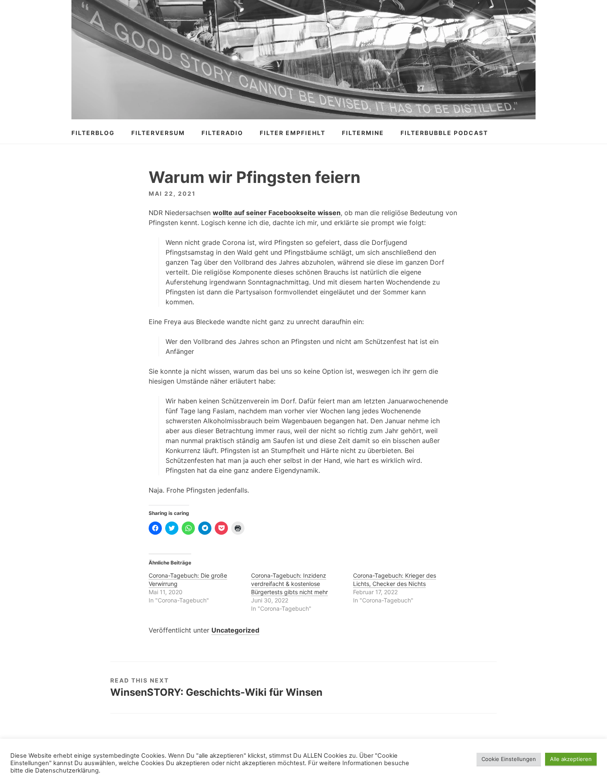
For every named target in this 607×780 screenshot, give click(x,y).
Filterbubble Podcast (444, 132)
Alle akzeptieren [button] (571, 759)
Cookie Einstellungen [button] (508, 759)
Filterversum (158, 132)
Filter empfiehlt (292, 132)
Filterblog (93, 132)
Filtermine (363, 132)
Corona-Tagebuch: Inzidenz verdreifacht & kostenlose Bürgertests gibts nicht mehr (289, 583)
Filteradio (222, 132)
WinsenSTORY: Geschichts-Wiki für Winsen (216, 692)
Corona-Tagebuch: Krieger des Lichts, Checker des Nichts (394, 579)
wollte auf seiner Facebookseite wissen (277, 213)
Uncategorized (235, 630)
